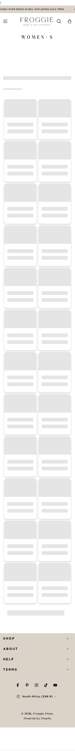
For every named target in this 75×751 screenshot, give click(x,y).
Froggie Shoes (43, 713)
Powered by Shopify (37, 718)
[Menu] (5, 21)
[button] (58, 21)
